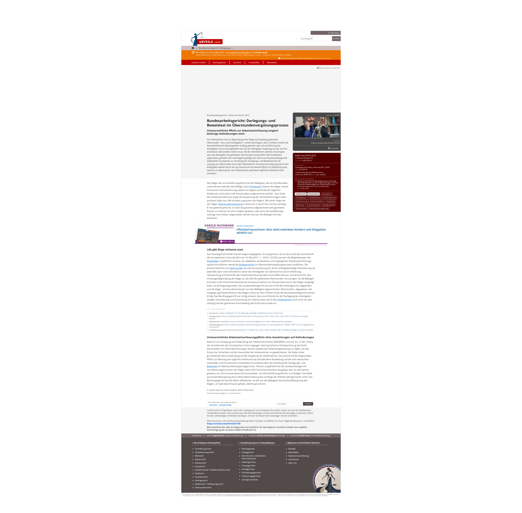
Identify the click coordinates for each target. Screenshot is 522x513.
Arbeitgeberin (301, 197)
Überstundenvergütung (318, 208)
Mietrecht (199, 455)
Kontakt (292, 448)
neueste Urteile (198, 62)
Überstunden (301, 208)
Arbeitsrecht (301, 194)
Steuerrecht (200, 459)
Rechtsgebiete (219, 62)
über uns (292, 462)
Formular (325, 496)
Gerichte (237, 62)
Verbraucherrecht (203, 487)
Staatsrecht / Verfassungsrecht (209, 484)
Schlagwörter (248, 452)
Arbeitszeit (330, 201)
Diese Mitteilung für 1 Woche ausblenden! (305, 58)
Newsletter (272, 62)
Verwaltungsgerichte (251, 472)
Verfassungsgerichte (251, 476)
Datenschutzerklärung (298, 455)
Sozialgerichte (248, 469)
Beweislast (300, 205)
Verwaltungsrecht (203, 448)
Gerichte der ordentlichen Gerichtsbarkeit (254, 457)
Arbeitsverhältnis (317, 201)
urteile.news (199, 494)
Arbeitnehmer (315, 197)
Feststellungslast (313, 205)
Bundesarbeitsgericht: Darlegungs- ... (216, 48)
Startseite (213, 405)
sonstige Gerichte (250, 479)
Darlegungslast (329, 205)
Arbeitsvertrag (301, 201)
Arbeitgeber (326, 194)
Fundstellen (254, 62)
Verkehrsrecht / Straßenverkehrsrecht (212, 469)
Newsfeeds (293, 452)
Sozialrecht (200, 466)
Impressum (293, 459)
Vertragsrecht (201, 480)
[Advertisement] (261, 90)
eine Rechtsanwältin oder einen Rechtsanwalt (240, 496)
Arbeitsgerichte (249, 462)
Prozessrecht (313, 194)
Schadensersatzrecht (204, 452)
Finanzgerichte (248, 465)
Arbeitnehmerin (329, 197)
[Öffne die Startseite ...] (216, 39)
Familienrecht (201, 476)
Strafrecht (199, 473)
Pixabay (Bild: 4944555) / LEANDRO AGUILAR (308, 138)
